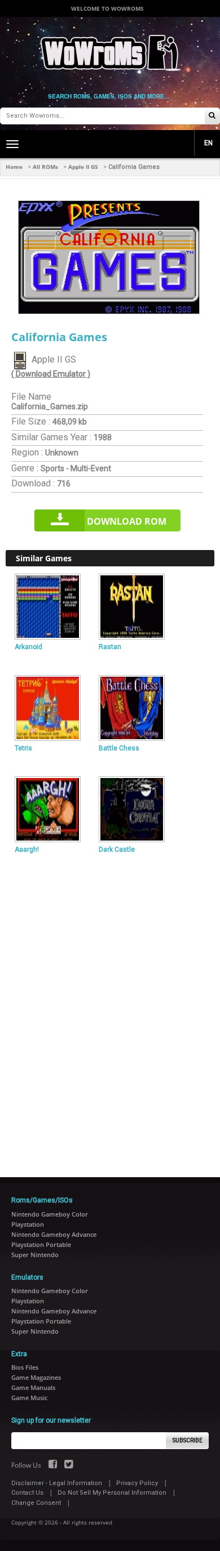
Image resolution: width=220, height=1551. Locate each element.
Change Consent (36, 1503)
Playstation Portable (41, 1244)
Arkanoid (28, 647)
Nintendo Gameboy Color (49, 1214)
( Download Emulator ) (50, 373)
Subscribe (188, 1440)
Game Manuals (33, 1387)
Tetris (23, 748)
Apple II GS (83, 167)
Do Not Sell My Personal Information (112, 1492)
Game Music (29, 1397)
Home (14, 167)
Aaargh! (27, 849)
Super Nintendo (35, 1254)
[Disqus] (110, 1011)
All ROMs (45, 167)
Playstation (27, 1224)
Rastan (110, 647)
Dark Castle (117, 849)
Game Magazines (36, 1377)
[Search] (212, 116)
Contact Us (27, 1492)
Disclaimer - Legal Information (56, 1483)
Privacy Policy (137, 1483)
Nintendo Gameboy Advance (53, 1234)
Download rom (126, 521)
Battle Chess (119, 748)
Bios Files (24, 1367)
